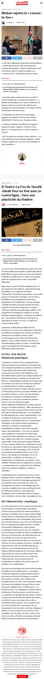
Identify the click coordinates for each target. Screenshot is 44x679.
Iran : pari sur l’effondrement (14, 84)
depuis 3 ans (20, 22)
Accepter (22, 676)
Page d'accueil (6, 9)
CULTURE (15, 183)
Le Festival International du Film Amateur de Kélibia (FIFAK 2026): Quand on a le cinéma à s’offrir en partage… (20, 89)
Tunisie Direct (13, 204)
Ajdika (11, 22)
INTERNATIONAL (17, 9)
